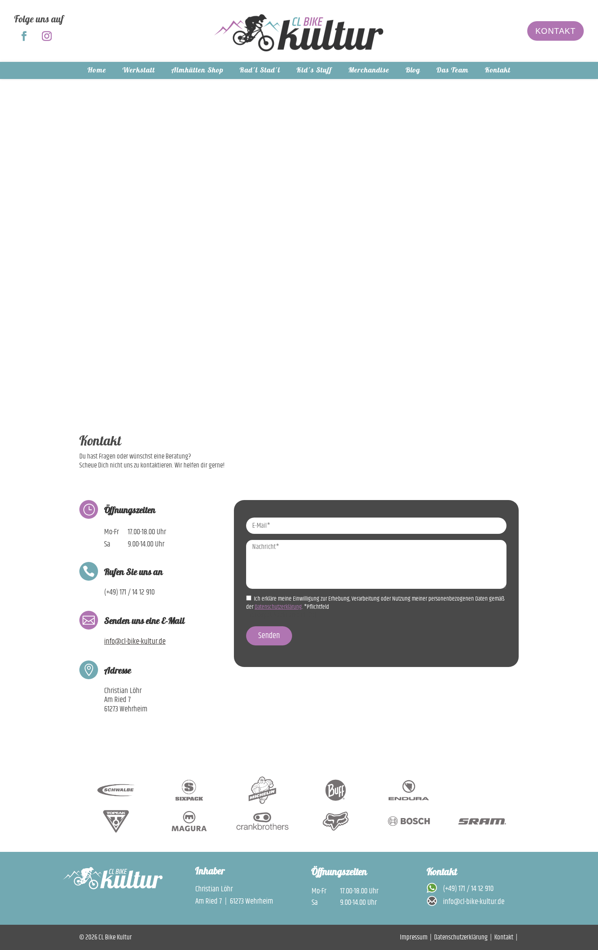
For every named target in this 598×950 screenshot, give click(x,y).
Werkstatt (138, 72)
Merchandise (368, 72)
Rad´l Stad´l (260, 72)
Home (96, 72)
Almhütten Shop (197, 72)
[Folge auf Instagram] (47, 36)
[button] (515, 790)
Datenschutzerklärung (461, 937)
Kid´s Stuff (314, 72)
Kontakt (498, 72)
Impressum (414, 937)
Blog (413, 72)
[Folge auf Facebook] (24, 36)
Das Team (452, 72)
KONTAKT (555, 30)
